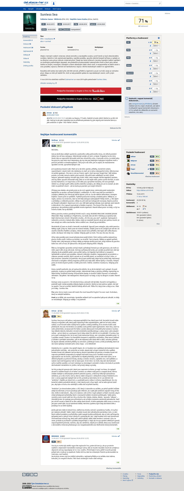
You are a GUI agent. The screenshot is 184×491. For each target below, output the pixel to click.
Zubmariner (69, 79)
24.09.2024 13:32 (53, 115)
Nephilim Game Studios (78, 19)
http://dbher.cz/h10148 (145, 190)
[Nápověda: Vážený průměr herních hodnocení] (158, 38)
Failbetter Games (46, 19)
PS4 (76, 24)
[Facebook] (28, 474)
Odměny (140, 478)
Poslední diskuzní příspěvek (56, 106)
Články (125, 476)
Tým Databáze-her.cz (40, 483)
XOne (44, 30)
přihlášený (148, 104)
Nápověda (141, 476)
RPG (41, 39)
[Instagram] (32, 474)
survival (48, 41)
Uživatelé (39, 9)
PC (43, 24)
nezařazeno (49, 39)
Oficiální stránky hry (47, 83)
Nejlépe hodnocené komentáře (58, 134)
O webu (125, 474)
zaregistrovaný (137, 104)
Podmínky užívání (155, 476)
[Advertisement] (173, 46)
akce (42, 41)
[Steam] (24, 474)
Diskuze (47, 9)
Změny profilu (28, 66)
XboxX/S (67, 30)
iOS (60, 24)
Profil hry (26, 37)
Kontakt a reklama (155, 478)
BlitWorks (58, 19)
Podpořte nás (154, 474)
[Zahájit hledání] (160, 3)
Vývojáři (31, 9)
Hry (24, 9)
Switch (93, 24)
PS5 (60, 30)
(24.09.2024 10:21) (56, 118)
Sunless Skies (102, 79)
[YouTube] (35, 474)
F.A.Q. (139, 474)
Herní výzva (57, 9)
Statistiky (26, 62)
